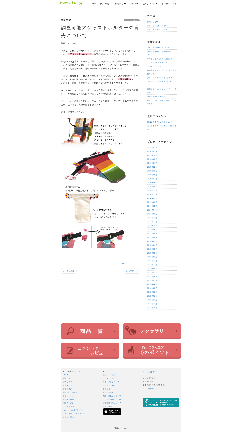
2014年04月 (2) (153, 210)
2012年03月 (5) (153, 288)
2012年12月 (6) (153, 261)
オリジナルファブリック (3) (158, 30)
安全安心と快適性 (70, 392)
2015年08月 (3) (153, 175)
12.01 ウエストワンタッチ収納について (161, 127)
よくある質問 (68, 406)
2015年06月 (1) (153, 183)
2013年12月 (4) (153, 218)
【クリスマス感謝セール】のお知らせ (161, 83)
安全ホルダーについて (72, 385)
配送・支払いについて (112, 396)
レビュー (134, 4)
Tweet (123, 263)
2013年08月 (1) (153, 233)
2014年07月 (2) (153, 198)
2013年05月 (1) (153, 241)
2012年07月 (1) (153, 272)
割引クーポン (68, 403)
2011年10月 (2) (153, 308)
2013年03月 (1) (153, 249)
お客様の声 (67, 389)
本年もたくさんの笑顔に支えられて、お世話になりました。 (160, 60)
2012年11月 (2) (153, 265)
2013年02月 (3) (153, 253)
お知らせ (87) (153, 22)
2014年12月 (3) (153, 190)
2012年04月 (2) (153, 284)
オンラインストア (170, 4)
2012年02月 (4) (153, 292)
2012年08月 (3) (153, 269)
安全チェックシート (111, 375)
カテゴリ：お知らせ (132, 20)
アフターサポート (110, 378)
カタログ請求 (68, 417)
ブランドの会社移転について (159, 48)
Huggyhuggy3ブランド (72, 410)
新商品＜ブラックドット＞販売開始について (161, 72)
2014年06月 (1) (153, 202)
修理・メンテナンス (111, 382)
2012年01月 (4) (153, 296)
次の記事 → (132, 271)
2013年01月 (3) (153, 257)
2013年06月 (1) (153, 237)
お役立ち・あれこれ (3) (157, 26)
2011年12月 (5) (153, 300)
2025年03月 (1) (153, 147)
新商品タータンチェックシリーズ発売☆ (161, 91)
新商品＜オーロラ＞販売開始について (161, 53)
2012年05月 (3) (153, 280)
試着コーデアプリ (110, 406)
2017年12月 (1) (153, 155)
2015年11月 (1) (153, 171)
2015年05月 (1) (153, 186)
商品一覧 (104, 4)
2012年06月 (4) (153, 276)
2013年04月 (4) (153, 245)
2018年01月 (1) (153, 151)
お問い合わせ (108, 392)
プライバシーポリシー (112, 399)
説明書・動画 (68, 399)
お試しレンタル (150, 4)
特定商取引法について (112, 403)
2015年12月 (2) (153, 167)
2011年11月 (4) (153, 304)
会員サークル (108, 385)
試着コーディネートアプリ (74, 414)
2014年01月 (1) (153, 214)
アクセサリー (119, 4)
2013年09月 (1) (153, 229)
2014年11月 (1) (153, 194)
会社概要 (149, 372)
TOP (94, 4)
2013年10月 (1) (153, 226)
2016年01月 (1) (153, 163)
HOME (66, 375)
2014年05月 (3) (153, 206)
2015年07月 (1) (153, 179)
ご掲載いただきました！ (157, 66)
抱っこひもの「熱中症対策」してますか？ (161, 102)
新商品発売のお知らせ (156, 96)
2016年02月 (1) (153, 159)
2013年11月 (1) (153, 222)
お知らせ (106, 389)
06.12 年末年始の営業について (160, 122)
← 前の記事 (69, 271)
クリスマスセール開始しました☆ (160, 78)
